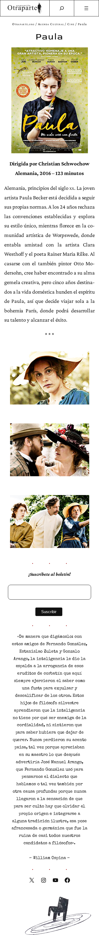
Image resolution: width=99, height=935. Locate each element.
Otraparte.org (23, 24)
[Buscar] (62, 8)
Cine (70, 24)
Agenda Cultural (51, 24)
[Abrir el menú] (86, 8)
